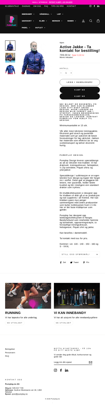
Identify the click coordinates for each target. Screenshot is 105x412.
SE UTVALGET (15, 323)
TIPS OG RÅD (57, 6)
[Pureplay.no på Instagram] (55, 370)
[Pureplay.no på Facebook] (60, 370)
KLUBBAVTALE (12, 6)
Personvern (10, 353)
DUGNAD (26, 6)
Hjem (62, 43)
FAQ (46, 6)
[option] (52, 2)
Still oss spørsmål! (76, 254)
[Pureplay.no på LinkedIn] (66, 370)
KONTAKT (71, 6)
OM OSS (37, 6)
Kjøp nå (79, 90)
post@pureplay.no (20, 394)
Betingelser (10, 349)
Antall (64, 68)
